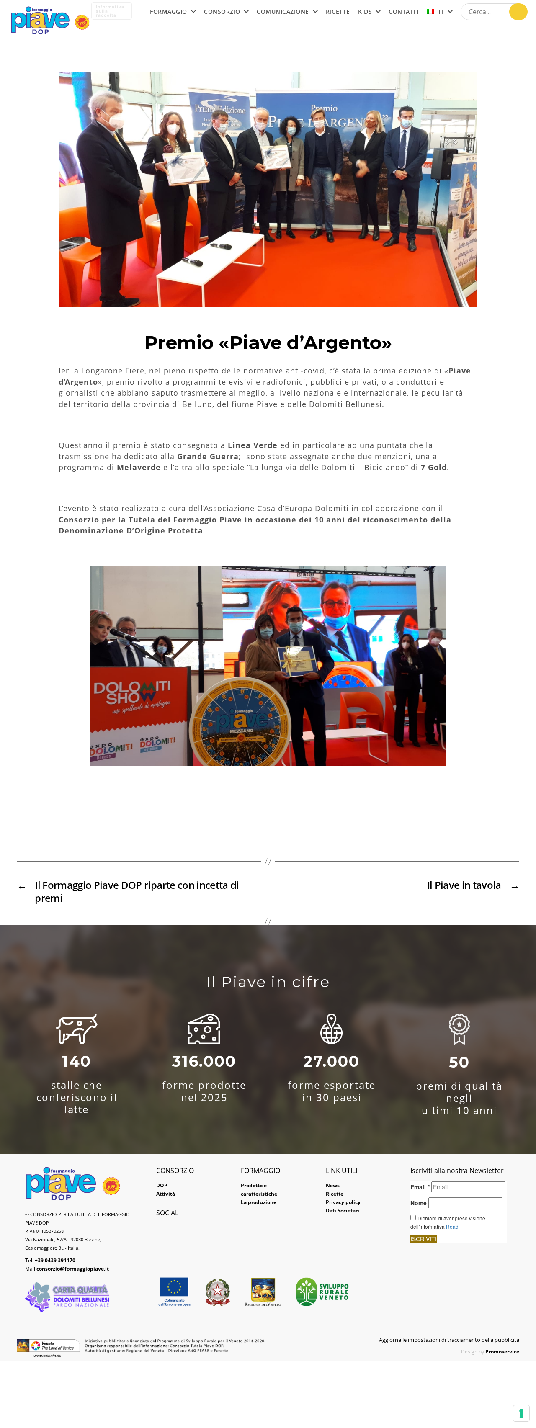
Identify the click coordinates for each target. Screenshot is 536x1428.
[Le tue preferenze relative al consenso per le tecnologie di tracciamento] (521, 1413)
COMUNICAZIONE (283, 11)
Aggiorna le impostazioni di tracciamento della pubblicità (449, 1339)
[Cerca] (518, 11)
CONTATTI (403, 11)
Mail (67, 1268)
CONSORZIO (222, 11)
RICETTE (338, 11)
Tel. (50, 1260)
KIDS (365, 11)
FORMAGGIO (168, 11)
